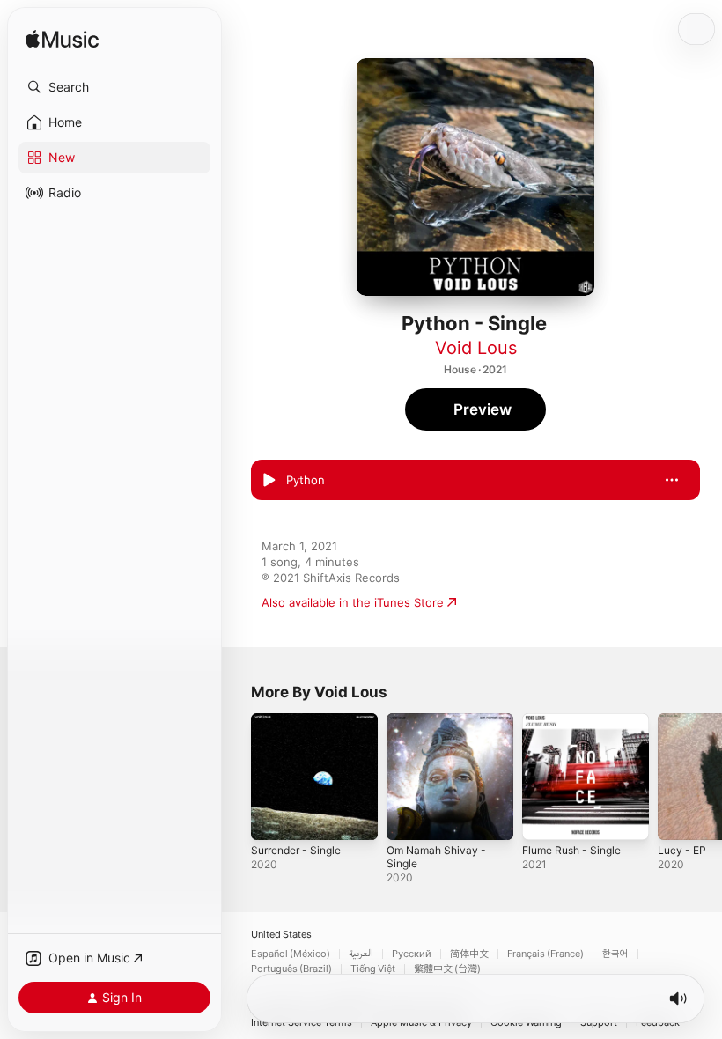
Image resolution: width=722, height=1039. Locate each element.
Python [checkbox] (305, 480)
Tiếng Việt (372, 969)
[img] (62, 40)
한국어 (615, 954)
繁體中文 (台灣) (447, 969)
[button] (114, 87)
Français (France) (545, 954)
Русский (411, 954)
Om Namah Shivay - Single (436, 857)
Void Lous (476, 347)
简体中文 (469, 954)
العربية (361, 954)
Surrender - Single (296, 850)
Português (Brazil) (291, 969)
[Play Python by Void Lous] (268, 480)
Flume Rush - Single (571, 850)
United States (281, 935)
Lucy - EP (682, 850)
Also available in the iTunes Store (353, 602)
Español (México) (290, 954)
